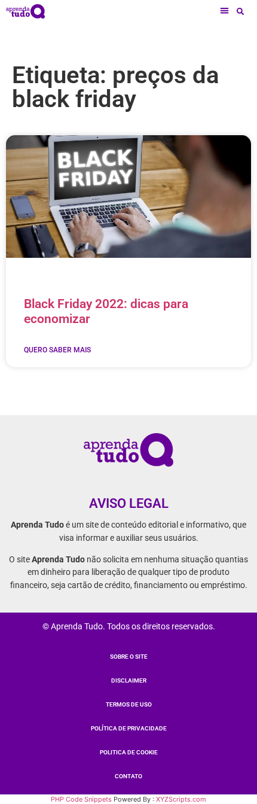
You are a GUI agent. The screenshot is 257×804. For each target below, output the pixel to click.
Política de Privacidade (129, 728)
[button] (225, 11)
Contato (128, 776)
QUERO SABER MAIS (57, 350)
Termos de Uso (129, 704)
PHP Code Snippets (81, 799)
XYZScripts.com (181, 799)
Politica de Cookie (129, 752)
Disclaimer (128, 680)
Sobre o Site (129, 656)
